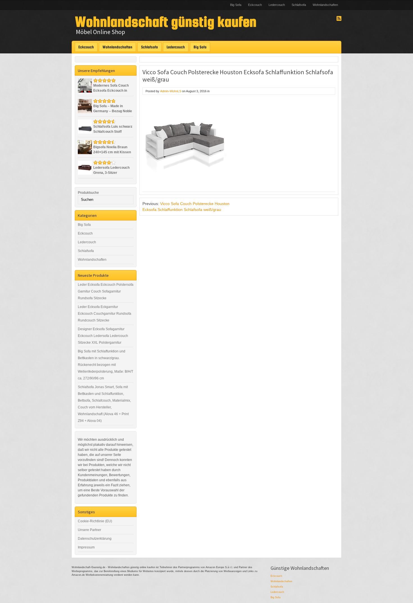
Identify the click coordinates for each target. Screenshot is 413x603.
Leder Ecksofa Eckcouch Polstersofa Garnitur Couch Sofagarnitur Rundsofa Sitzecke (105, 291)
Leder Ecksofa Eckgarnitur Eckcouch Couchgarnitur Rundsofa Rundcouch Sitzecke (104, 313)
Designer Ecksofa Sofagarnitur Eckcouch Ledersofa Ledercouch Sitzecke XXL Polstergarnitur (103, 336)
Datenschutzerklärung (95, 539)
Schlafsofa (299, 4)
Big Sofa (235, 4)
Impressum (86, 547)
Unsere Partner (89, 530)
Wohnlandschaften (325, 4)
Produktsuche (88, 193)
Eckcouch (255, 4)
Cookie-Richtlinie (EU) (95, 521)
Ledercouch (277, 4)
